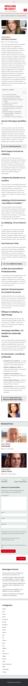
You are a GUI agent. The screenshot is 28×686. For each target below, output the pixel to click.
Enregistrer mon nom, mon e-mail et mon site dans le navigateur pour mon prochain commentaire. (14, 532)
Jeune (3, 643)
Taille (3, 666)
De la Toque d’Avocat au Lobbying (11, 96)
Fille (3, 635)
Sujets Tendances (5, 37)
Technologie (5, 669)
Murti (13, 449)
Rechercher (21, 558)
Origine (4, 656)
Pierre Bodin (5, 446)
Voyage (4, 672)
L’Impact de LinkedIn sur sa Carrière (11, 98)
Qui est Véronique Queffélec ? (10, 94)
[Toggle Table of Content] (23, 92)
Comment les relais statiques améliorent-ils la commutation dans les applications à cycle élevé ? (13, 585)
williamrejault (15, 42)
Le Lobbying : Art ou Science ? (10, 103)
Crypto (4, 614)
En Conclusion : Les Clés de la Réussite (13, 116)
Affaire (4, 609)
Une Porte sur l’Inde (8, 104)
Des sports (5, 619)
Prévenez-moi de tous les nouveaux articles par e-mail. (14, 546)
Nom (2, 512)
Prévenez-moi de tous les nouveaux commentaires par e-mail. (10, 539)
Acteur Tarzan (6, 471)
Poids (3, 661)
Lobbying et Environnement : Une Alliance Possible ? (13, 100)
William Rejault (10, 7)
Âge (3, 611)
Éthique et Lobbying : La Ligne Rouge (12, 111)
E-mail (3, 518)
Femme (4, 632)
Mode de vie (5, 653)
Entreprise (5, 624)
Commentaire (5, 495)
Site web (3, 524)
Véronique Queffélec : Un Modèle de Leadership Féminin (12, 114)
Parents (4, 659)
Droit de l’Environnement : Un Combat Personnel (12, 109)
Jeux (3, 645)
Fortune (4, 640)
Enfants (4, 622)
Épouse (4, 627)
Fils (3, 638)
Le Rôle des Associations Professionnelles (13, 106)
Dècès (4, 616)
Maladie (4, 648)
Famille (4, 630)
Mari (3, 651)
